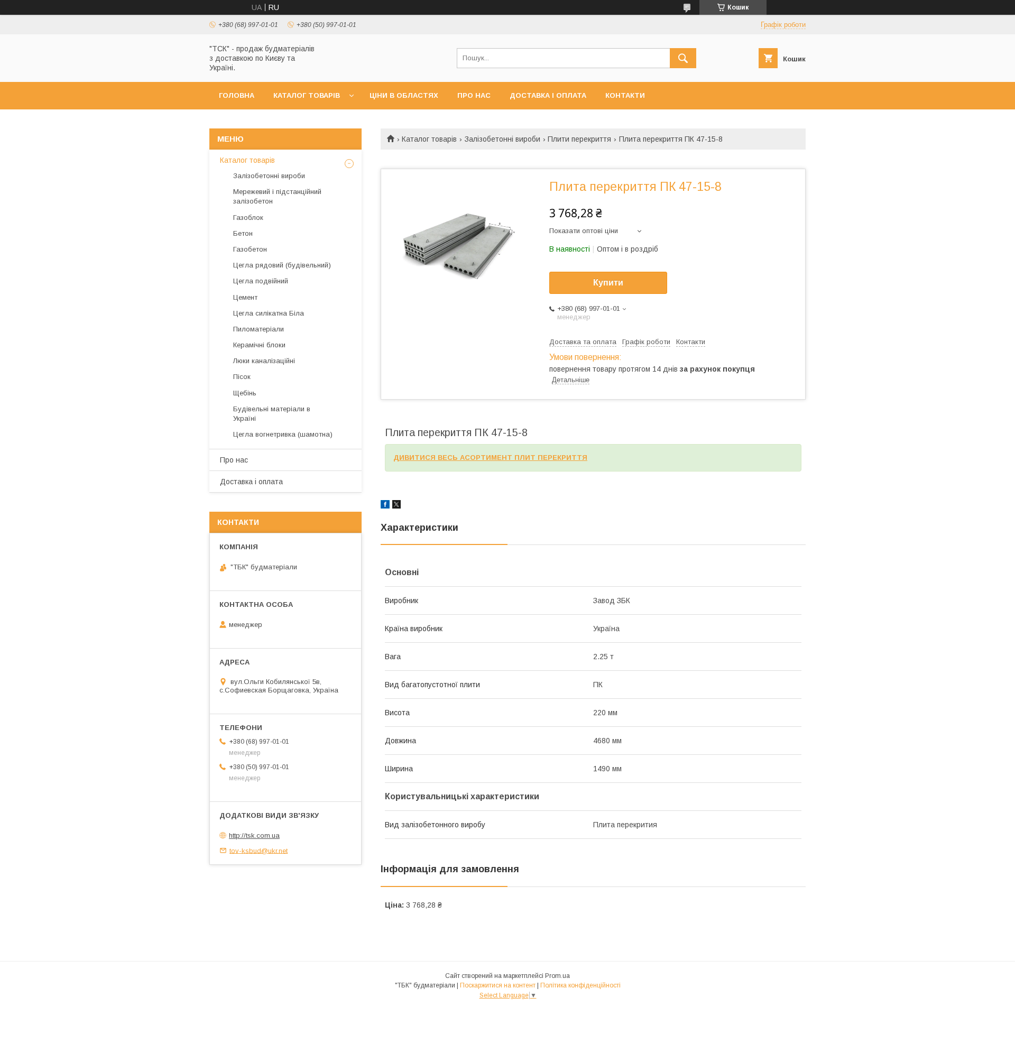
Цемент (245, 297)
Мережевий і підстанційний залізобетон (277, 196)
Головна (236, 95)
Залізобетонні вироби (502, 139)
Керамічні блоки (259, 345)
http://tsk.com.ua (254, 835)
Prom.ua (557, 976)
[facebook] (385, 506)
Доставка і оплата (548, 95)
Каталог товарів (306, 95)
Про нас (474, 95)
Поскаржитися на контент (498, 985)
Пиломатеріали (258, 329)
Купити (608, 282)
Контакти (625, 95)
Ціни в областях (404, 95)
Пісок (242, 377)
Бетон (243, 233)
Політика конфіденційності (580, 985)
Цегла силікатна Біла (268, 313)
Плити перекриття (579, 139)
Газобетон (250, 249)
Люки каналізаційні (264, 361)
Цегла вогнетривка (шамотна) (283, 434)
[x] (396, 506)
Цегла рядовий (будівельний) (282, 265)
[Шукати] (683, 58)
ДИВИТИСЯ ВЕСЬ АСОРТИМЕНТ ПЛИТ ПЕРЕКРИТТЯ (490, 457)
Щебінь (244, 393)
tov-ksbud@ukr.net (258, 850)
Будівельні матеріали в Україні (271, 413)
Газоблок (248, 217)
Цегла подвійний (260, 281)
